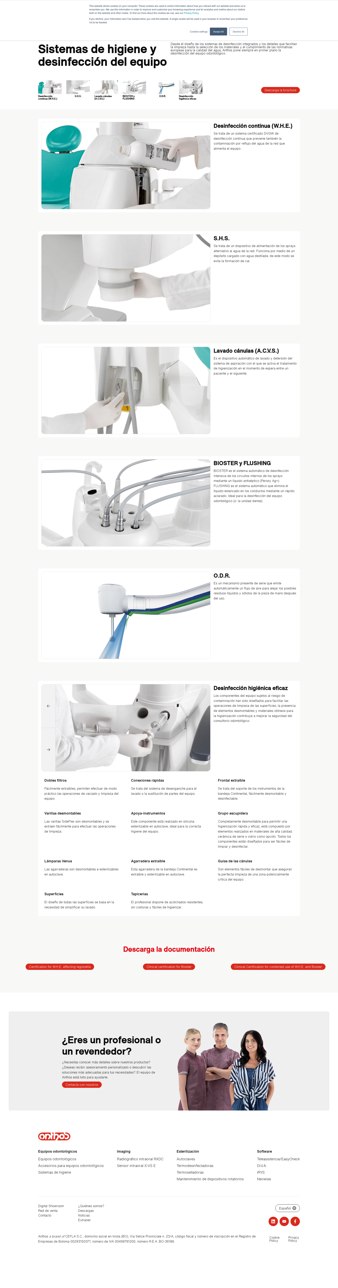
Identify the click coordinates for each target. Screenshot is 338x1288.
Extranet (84, 1220)
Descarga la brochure (280, 90)
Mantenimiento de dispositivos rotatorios (210, 1179)
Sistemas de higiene (54, 1172)
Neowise (264, 1179)
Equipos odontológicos (57, 1159)
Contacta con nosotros (82, 1084)
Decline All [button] (238, 31)
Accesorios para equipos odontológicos (71, 1165)
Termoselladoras (190, 1172)
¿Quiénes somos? (91, 1205)
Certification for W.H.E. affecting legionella (60, 966)
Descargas (86, 1210)
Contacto (44, 1215)
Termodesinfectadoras (195, 1165)
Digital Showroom (51, 1205)
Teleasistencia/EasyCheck (278, 1159)
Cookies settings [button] (199, 31)
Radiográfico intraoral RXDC (140, 1159)
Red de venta (48, 1210)
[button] (48, 750)
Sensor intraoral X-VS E (136, 1165)
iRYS (261, 1172)
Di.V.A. (262, 1165)
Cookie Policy (274, 1239)
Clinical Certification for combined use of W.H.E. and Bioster (278, 966)
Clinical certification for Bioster (169, 966)
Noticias (84, 1215)
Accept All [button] (218, 31)
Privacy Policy (191, 12)
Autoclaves (186, 1159)
